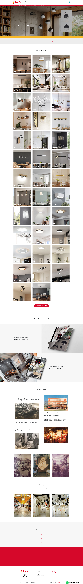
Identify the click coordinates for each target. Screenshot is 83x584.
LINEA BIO (61, 83)
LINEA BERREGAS (22, 292)
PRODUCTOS (25, 5)
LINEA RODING (22, 197)
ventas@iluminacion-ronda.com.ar (41, 544)
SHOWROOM (20, 5)
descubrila (14, 31)
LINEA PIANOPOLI (41, 102)
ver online (16, 339)
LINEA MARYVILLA (41, 121)
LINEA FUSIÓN (22, 64)
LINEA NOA (22, 83)
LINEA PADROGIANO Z (22, 254)
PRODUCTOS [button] (18, 37)
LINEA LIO (61, 64)
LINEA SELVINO (61, 140)
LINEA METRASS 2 (22, 216)
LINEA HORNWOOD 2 (22, 159)
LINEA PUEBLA (41, 273)
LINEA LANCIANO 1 (22, 235)
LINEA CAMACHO (22, 178)
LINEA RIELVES (22, 140)
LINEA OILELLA (22, 121)
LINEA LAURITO (41, 235)
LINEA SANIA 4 (61, 197)
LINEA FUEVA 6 (41, 254)
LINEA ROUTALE (41, 178)
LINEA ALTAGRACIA (61, 159)
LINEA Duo (41, 292)
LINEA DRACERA (61, 102)
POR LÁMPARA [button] (51, 37)
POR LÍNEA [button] (28, 37)
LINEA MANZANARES (41, 197)
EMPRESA (14, 5)
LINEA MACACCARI (41, 216)
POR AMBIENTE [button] (63, 37)
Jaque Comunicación (59, 582)
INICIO (38, 570)
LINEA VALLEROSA (61, 178)
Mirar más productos (41, 305)
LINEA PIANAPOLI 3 (41, 140)
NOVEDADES (30, 5)
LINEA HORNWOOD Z (61, 121)
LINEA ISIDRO (41, 159)
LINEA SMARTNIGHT (22, 102)
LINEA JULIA (41, 64)
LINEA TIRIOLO (61, 254)
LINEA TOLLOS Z (61, 235)
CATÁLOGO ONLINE (37, 5)
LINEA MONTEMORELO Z (22, 273)
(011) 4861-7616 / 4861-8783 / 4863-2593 (41, 540)
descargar (24, 339)
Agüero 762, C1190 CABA (41, 536)
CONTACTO (43, 5)
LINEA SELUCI (61, 216)
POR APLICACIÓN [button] (39, 37)
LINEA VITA (41, 83)
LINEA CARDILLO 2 (61, 273)
